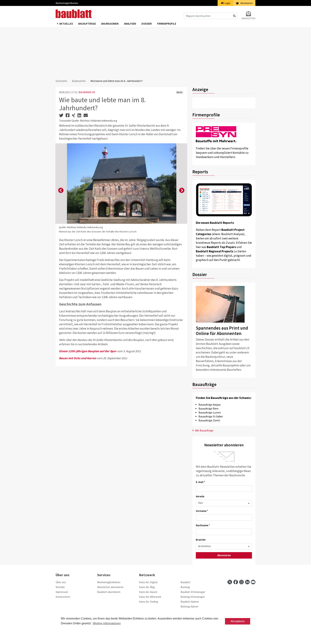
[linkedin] (247, 582)
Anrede (200, 496)
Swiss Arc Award (148, 592)
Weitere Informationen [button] (107, 623)
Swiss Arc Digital (148, 582)
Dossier (146, 23)
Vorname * (202, 511)
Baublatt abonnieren (108, 592)
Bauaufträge (87, 23)
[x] (229, 582)
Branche (201, 539)
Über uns (61, 582)
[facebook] (235, 582)
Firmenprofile (166, 23)
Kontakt (60, 587)
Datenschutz (63, 596)
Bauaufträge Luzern (210, 412)
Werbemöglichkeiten (67, 3)
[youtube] (253, 582)
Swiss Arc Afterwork (150, 596)
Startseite (61, 81)
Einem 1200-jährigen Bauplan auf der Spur (87, 351)
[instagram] (241, 582)
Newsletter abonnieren (110, 587)
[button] (61, 190)
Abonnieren (246, 3)
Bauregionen (110, 23)
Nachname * (203, 525)
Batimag (185, 587)
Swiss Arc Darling (148, 601)
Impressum (62, 592)
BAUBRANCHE (87, 92)
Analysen (130, 23)
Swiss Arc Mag (147, 587)
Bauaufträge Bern (208, 408)
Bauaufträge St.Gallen (211, 416)
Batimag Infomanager (193, 596)
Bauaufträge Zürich (209, 420)
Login (227, 3)
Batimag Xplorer (190, 606)
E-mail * (200, 482)
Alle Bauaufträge (204, 430)
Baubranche (79, 81)
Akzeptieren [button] (238, 621)
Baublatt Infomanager (193, 592)
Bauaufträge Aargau (210, 404)
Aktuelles (66, 23)
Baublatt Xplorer (190, 601)
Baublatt (185, 582)
